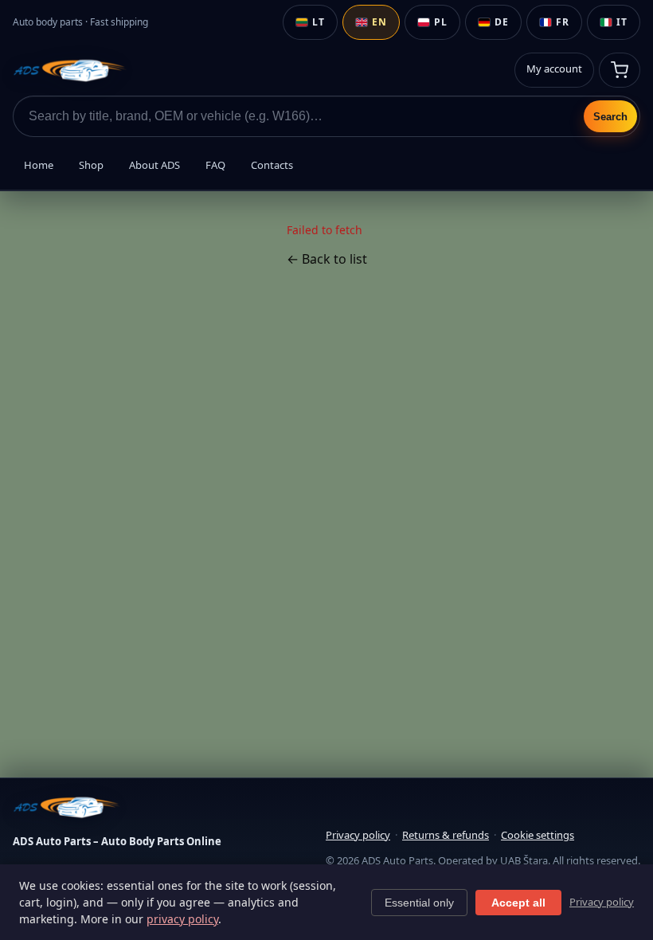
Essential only (419, 902)
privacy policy (182, 918)
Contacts (272, 165)
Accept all (518, 902)
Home (38, 165)
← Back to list (327, 259)
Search (610, 117)
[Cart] (619, 70)
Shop (91, 165)
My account (554, 68)
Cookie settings (537, 835)
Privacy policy (358, 835)
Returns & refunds (445, 835)
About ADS (154, 165)
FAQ (215, 165)
